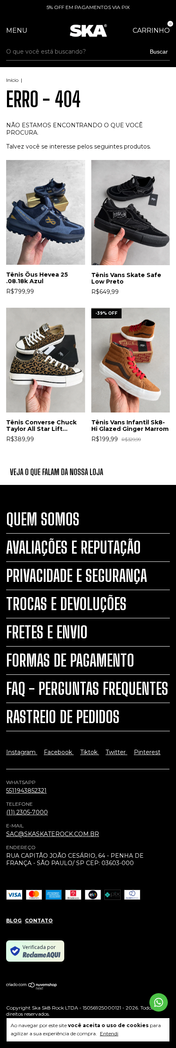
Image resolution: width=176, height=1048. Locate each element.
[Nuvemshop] (31, 988)
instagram (21, 752)
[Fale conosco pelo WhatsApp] (158, 1002)
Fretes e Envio (47, 632)
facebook (59, 752)
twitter (116, 752)
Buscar (159, 51)
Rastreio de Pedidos (63, 717)
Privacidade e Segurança (76, 576)
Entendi (109, 1033)
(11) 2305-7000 (27, 812)
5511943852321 (26, 790)
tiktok (89, 752)
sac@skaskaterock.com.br (52, 834)
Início (12, 80)
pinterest (147, 752)
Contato (39, 920)
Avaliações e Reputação (73, 547)
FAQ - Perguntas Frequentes (87, 689)
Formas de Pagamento (70, 660)
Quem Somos (42, 519)
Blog (14, 920)
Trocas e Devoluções (66, 604)
